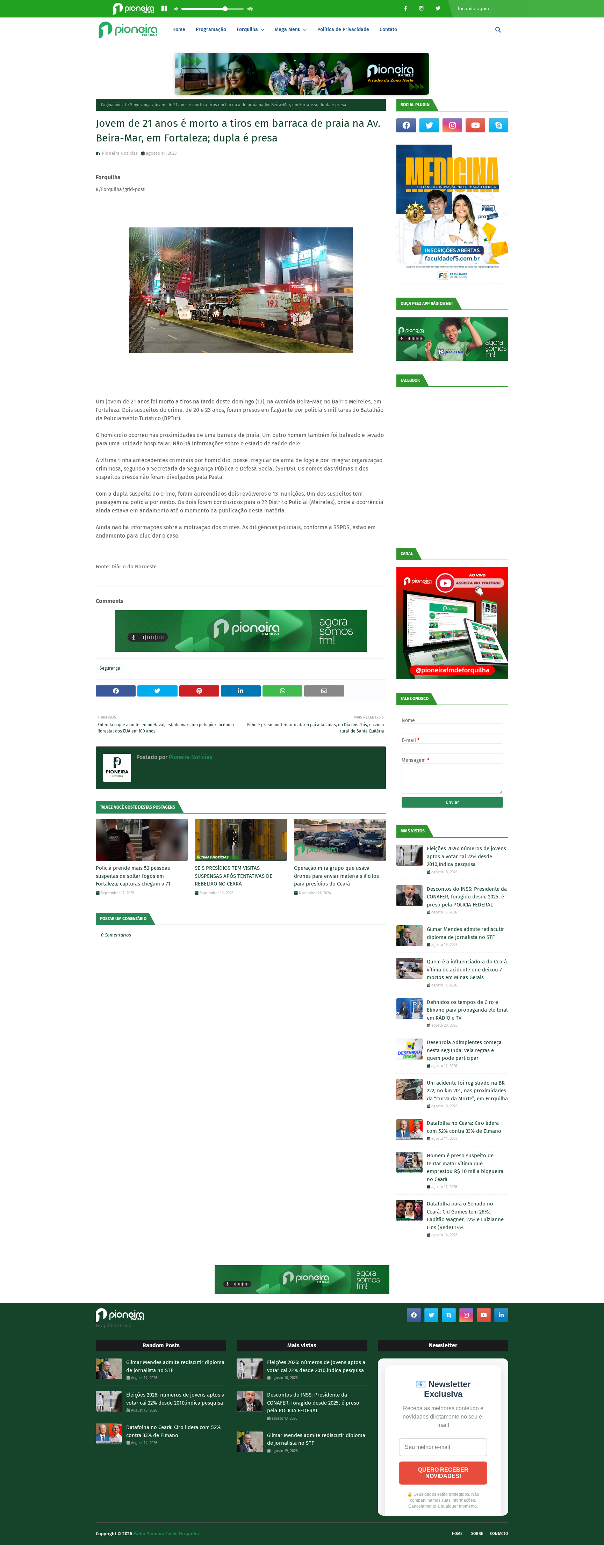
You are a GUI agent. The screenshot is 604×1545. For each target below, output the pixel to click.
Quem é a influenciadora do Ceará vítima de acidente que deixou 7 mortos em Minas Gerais (467, 970)
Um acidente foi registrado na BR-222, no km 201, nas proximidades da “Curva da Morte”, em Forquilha (467, 1091)
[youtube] (475, 125)
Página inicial (113, 104)
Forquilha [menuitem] (247, 29)
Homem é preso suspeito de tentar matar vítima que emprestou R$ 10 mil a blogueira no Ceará (465, 1167)
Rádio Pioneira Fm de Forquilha (166, 1533)
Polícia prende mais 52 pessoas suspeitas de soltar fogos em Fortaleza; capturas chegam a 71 (133, 876)
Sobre (477, 1533)
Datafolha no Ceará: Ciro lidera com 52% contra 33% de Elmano (464, 1127)
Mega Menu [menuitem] (288, 29)
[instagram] (452, 125)
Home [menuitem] (178, 29)
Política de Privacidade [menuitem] (343, 29)
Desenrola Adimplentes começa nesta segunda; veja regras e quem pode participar (464, 1050)
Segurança (140, 104)
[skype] (498, 125)
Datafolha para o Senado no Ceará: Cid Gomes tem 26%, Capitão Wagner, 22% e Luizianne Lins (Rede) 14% (465, 1216)
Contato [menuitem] (388, 29)
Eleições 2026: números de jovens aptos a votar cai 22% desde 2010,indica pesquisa (466, 856)
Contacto (499, 1533)
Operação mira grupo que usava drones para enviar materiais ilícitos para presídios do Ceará (336, 876)
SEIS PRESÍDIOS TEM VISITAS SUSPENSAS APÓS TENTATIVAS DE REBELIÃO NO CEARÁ (233, 876)
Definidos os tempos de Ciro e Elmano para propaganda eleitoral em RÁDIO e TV (467, 1010)
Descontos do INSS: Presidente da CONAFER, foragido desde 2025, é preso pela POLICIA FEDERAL (467, 897)
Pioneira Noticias (120, 153)
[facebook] (406, 125)
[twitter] (429, 125)
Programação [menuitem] (211, 29)
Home (457, 1533)
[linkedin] (501, 1315)
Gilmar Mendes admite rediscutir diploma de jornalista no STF (465, 933)
